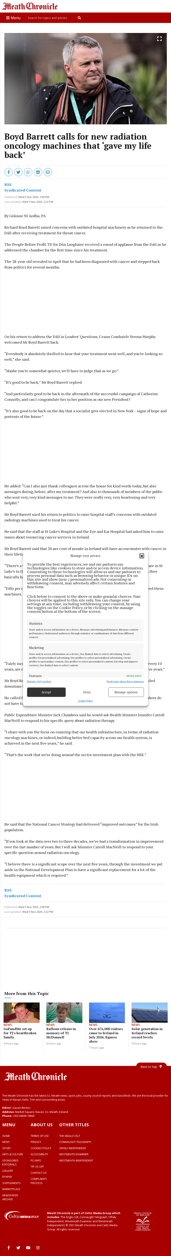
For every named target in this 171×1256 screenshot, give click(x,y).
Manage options (126, 692)
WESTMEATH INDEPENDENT (76, 1160)
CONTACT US (39, 1173)
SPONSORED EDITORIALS (10, 1162)
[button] (142, 556)
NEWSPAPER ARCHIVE (10, 1197)
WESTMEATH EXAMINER (73, 1154)
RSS (8, 184)
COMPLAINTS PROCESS (39, 1181)
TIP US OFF (37, 1166)
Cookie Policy (85, 700)
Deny (87, 692)
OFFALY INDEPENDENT (72, 1148)
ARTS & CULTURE (12, 1154)
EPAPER (7, 1177)
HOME (6, 1136)
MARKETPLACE (11, 1189)
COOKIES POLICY (41, 1148)
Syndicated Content (22, 190)
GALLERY (7, 1171)
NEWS (6, 1142)
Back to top (149, 1066)
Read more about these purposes (125, 681)
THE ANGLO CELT (69, 1136)
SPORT (6, 1148)
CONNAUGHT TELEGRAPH (75, 1142)
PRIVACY (36, 1142)
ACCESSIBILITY (39, 1154)
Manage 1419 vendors (39, 681)
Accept (46, 692)
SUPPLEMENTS (11, 1183)
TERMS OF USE (40, 1136)
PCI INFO (36, 1160)
